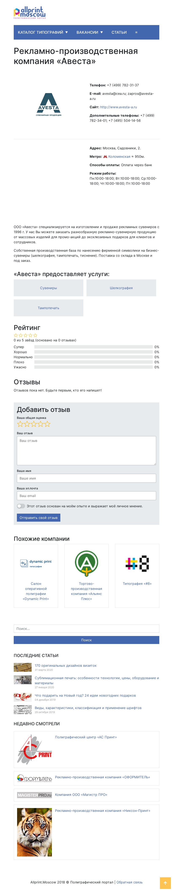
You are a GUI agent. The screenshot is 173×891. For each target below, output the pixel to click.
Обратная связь (129, 882)
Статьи (119, 32)
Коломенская (119, 156)
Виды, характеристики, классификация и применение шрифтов (88, 708)
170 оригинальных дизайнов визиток (66, 665)
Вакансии (87, 32)
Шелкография (121, 288)
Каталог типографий (40, 32)
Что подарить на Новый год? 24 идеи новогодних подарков (85, 695)
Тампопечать (48, 308)
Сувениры (48, 288)
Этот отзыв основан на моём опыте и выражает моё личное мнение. (85, 506)
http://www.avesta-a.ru (118, 107)
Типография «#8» (137, 583)
